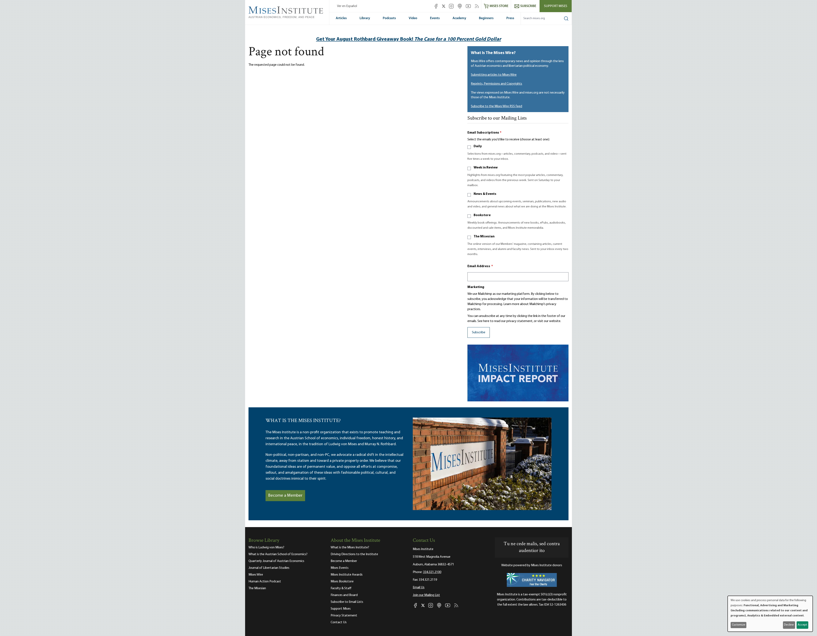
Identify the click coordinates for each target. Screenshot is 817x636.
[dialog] (770, 614)
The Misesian (484, 236)
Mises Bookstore (342, 581)
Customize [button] (738, 624)
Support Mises (555, 6)
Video (413, 18)
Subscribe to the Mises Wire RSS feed (496, 106)
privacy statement (519, 321)
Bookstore (482, 215)
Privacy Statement (344, 615)
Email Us (418, 587)
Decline (789, 624)
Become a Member (285, 495)
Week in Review (486, 167)
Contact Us (339, 622)
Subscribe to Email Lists (347, 602)
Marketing (475, 287)
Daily (478, 146)
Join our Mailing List (426, 595)
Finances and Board (344, 595)
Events (435, 18)
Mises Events (340, 568)
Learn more (511, 304)
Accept (802, 624)
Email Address (480, 266)
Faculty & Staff (341, 588)
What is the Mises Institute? (350, 547)
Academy (459, 18)
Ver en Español (347, 6)
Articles (341, 18)
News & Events (485, 194)
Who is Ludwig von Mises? (266, 547)
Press (510, 18)
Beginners (486, 18)
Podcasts (389, 18)
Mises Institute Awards (347, 574)
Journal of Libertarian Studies (269, 568)
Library (365, 18)
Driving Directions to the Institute (354, 554)
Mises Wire (256, 574)
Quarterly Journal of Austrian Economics (276, 561)
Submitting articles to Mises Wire (494, 75)
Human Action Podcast (265, 581)
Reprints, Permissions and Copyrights (496, 84)
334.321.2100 (432, 572)
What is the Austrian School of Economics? (278, 554)
